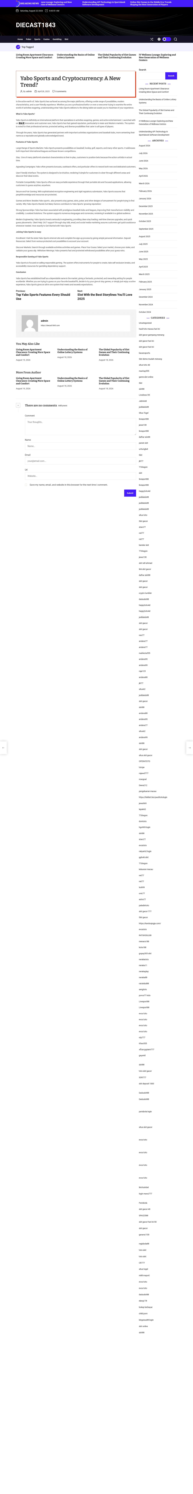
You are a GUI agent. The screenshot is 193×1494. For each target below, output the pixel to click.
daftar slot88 (144, 575)
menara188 (144, 941)
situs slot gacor (145, 755)
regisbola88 (144, 1244)
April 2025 (143, 267)
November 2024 (146, 304)
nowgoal (143, 779)
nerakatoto (144, 959)
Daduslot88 (144, 1093)
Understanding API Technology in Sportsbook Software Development (72, 3)
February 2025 (145, 282)
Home (20, 39)
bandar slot (144, 545)
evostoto (143, 845)
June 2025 (143, 251)
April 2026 (143, 176)
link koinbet (144, 1187)
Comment (30, 415)
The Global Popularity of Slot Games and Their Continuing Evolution (117, 56)
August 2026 (144, 145)
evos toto (143, 1013)
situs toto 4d (144, 365)
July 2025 (143, 244)
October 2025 (145, 221)
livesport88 (144, 419)
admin (29, 91)
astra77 (142, 899)
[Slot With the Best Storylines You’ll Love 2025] (189, 747)
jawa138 (143, 425)
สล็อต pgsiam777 (146, 1049)
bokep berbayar (146, 1307)
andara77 (143, 641)
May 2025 (143, 259)
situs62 (142, 689)
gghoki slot (143, 857)
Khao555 (143, 1043)
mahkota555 (144, 653)
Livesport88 (144, 1001)
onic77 (142, 893)
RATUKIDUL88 (145, 935)
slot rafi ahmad (145, 563)
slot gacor (143, 581)
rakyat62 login (145, 851)
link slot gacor (145, 569)
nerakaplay (144, 971)
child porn (143, 1313)
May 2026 (143, 168)
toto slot (142, 1250)
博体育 (22, 123)
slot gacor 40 (144, 1209)
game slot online (146, 377)
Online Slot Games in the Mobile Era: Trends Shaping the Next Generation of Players (119, 3)
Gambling (57, 39)
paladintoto (144, 905)
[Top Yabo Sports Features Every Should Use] (3, 747)
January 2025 (145, 289)
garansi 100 (144, 1235)
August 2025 (144, 236)
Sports (37, 39)
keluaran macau (146, 869)
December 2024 (146, 297)
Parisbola (143, 1203)
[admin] (30, 323)
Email (28, 454)
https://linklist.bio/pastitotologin (153, 797)
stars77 (142, 527)
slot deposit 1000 (146, 1084)
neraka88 (143, 977)
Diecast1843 (36, 25)
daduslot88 (144, 599)
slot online (143, 1326)
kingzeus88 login (146, 1320)
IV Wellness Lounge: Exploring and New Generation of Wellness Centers (157, 57)
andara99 (143, 659)
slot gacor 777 (145, 911)
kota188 (142, 947)
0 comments (60, 91)
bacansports (144, 353)
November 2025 (146, 214)
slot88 (141, 389)
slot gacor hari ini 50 (148, 1222)
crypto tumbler (145, 593)
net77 (141, 533)
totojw (142, 767)
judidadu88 (144, 407)
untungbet (143, 449)
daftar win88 (144, 437)
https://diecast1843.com (50, 325)
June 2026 (143, 161)
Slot (66, 39)
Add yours (62, 405)
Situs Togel (143, 413)
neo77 (141, 635)
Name (28, 440)
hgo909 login (144, 827)
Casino (46, 39)
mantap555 (144, 371)
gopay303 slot (145, 953)
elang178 (143, 1301)
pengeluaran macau (147, 791)
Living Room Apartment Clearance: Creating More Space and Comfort (34, 56)
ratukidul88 (144, 983)
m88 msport (144, 1275)
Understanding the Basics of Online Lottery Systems (72, 350)
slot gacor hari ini (146, 341)
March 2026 (144, 183)
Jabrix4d (143, 401)
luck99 (142, 887)
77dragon (143, 467)
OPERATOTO (144, 761)
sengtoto (143, 989)
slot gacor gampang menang (151, 335)
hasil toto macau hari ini (149, 329)
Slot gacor (143, 521)
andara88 (143, 677)
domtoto (143, 821)
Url (26, 469)
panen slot (143, 443)
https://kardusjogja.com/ (150, 923)
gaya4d (142, 1055)
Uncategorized (145, 323)
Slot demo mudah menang (150, 359)
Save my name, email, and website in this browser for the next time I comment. (69, 484)
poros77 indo (144, 995)
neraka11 (143, 965)
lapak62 (142, 809)
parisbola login (145, 1111)
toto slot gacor (145, 1071)
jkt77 (141, 461)
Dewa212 (143, 785)
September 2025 (146, 229)
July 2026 (143, 153)
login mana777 (145, 1194)
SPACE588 (143, 1215)
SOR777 (142, 1077)
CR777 (142, 1263)
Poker (28, 39)
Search (142, 69)
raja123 (142, 671)
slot (140, 473)
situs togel (143, 1269)
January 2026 (145, 198)
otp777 (142, 1037)
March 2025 (144, 274)
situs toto (143, 515)
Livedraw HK (144, 395)
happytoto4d (144, 491)
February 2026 (145, 191)
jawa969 (143, 803)
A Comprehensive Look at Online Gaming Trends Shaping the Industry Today (166, 3)
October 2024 (145, 312)
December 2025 (146, 206)
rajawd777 (143, 773)
